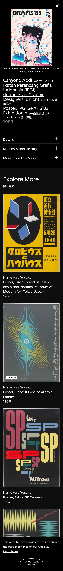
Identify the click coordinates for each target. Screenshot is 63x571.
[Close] (57, 6)
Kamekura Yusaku (17, 277)
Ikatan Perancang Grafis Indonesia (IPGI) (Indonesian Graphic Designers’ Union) (27, 92)
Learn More (10, 551)
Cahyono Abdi (17, 80)
